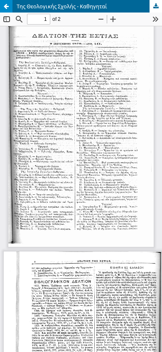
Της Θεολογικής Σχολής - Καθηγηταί (62, 6)
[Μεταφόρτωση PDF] (156, 6)
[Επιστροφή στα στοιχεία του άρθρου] (6, 6)
